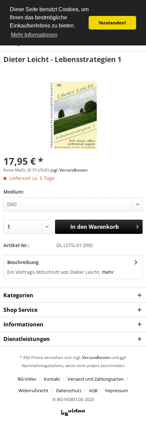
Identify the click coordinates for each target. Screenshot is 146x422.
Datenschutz (68, 390)
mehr (108, 272)
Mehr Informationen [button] (34, 35)
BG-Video (27, 379)
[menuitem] (29, 379)
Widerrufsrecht (33, 390)
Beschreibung (23, 262)
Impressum (116, 390)
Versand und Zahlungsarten (96, 379)
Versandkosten (96, 357)
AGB (93, 390)
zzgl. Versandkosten (69, 170)
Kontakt (52, 379)
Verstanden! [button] (112, 22)
